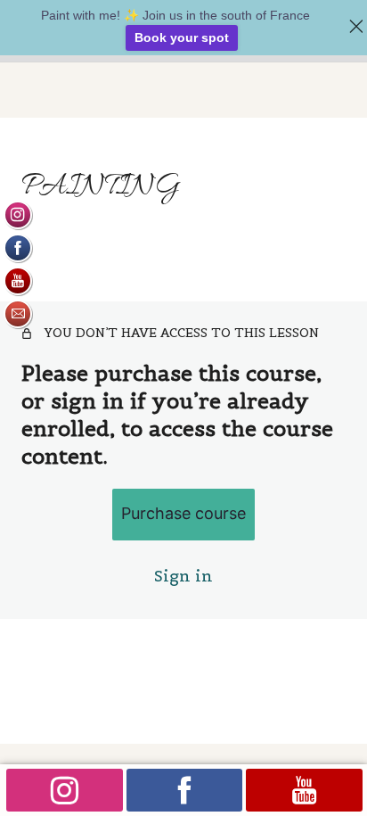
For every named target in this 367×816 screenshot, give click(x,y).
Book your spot (182, 37)
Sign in (183, 575)
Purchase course (183, 513)
